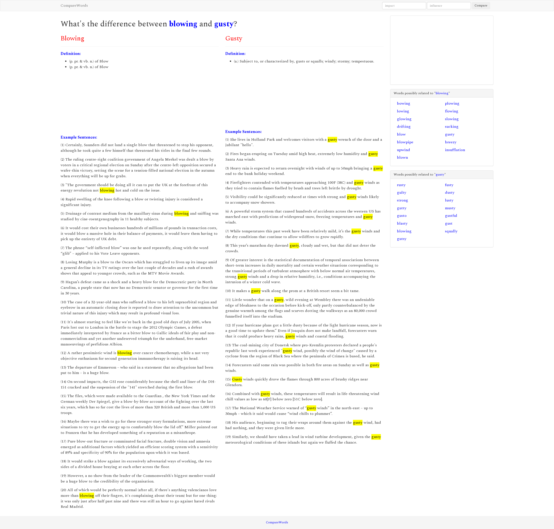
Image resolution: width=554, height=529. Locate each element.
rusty (401, 185)
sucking (452, 126)
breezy (450, 142)
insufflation (455, 150)
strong (402, 200)
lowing (403, 111)
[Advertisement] (140, 102)
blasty (402, 223)
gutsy (401, 239)
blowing (183, 24)
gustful (451, 216)
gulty (401, 192)
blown (402, 157)
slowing (452, 119)
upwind (403, 150)
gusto (402, 216)
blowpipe (405, 142)
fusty (449, 185)
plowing (452, 103)
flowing (451, 111)
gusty (224, 24)
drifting (404, 126)
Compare (481, 5)
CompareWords (74, 5)
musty (450, 208)
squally (451, 231)
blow (401, 134)
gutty (401, 208)
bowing (403, 103)
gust (449, 223)
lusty (449, 200)
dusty (449, 192)
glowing (404, 119)
